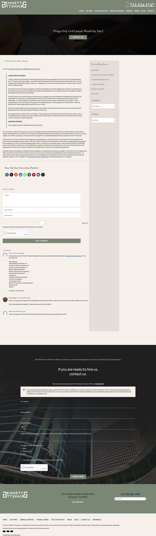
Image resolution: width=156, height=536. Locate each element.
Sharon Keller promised (77, 141)
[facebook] (7, 531)
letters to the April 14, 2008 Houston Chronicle (24, 69)
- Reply (22, 253)
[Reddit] (16, 174)
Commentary (24, 61)
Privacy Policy (58, 460)
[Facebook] (7, 174)
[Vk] (38, 174)
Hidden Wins (95, 70)
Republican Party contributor (39, 157)
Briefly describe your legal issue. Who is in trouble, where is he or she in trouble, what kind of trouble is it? (55, 434)
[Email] (43, 174)
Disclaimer (47, 460)
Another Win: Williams (97, 84)
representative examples (73, 256)
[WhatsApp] (25, 174)
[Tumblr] (29, 174)
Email (24, 448)
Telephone (26, 451)
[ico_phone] (15, 492)
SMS (24, 454)
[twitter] (11, 531)
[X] (11, 174)
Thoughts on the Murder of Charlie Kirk (102, 75)
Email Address (25, 412)
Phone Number (26, 423)
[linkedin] (4, 531)
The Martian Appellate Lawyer (100, 79)
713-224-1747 (142, 4)
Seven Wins (94, 94)
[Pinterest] (34, 174)
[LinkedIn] (20, 174)
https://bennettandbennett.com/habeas (50, 392)
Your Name (24, 401)
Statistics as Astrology (97, 89)
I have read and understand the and (43, 460)
